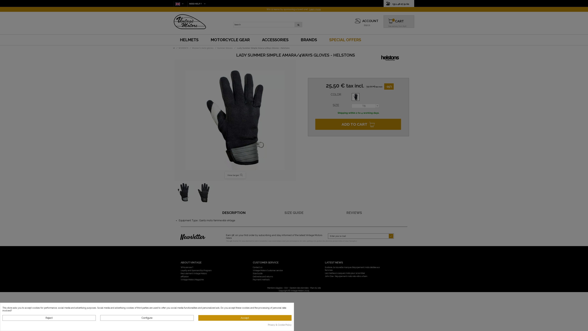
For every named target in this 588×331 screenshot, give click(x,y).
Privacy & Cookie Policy (280, 325)
